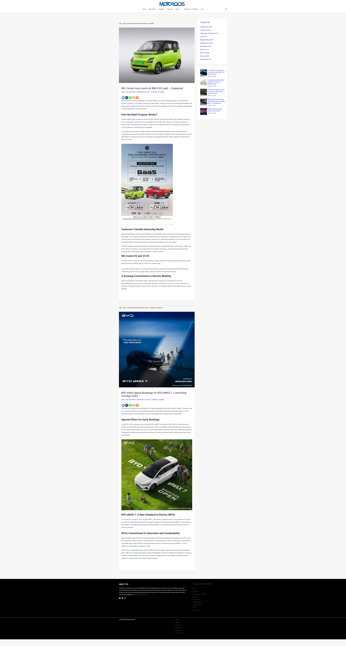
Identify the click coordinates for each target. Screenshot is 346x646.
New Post (203, 49)
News (123, 92)
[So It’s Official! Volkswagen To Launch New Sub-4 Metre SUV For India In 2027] (203, 72)
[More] (137, 97)
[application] (180, 9)
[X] (126, 97)
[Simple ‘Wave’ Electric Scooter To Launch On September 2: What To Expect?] (203, 92)
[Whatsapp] (130, 97)
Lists (201, 36)
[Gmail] (133, 97)
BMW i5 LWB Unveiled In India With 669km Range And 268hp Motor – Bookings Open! (216, 101)
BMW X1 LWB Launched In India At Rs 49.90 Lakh (215, 110)
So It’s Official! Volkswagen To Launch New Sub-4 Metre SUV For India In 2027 (216, 72)
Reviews (203, 56)
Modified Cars (204, 43)
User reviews (204, 59)
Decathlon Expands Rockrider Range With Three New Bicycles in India (216, 82)
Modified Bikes (205, 40)
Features (203, 30)
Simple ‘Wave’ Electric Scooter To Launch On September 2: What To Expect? (216, 91)
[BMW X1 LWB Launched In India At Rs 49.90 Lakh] (203, 111)
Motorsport (203, 46)
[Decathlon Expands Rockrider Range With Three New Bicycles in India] (203, 82)
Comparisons (204, 27)
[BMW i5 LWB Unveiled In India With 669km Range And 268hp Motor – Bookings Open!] (203, 102)
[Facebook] (123, 97)
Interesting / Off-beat (207, 33)
